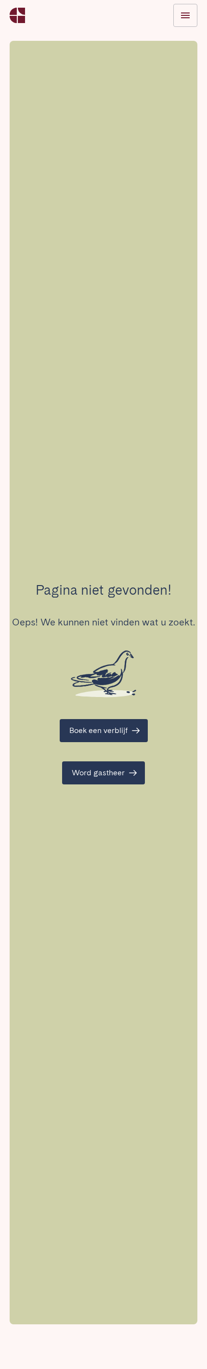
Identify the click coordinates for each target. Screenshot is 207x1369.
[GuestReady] (17, 15)
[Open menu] (185, 15)
